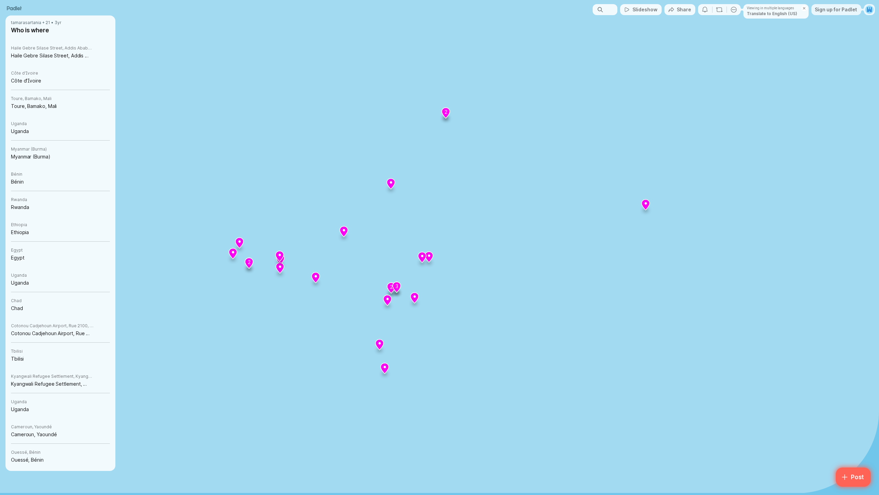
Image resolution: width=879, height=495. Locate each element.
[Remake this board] (719, 9)
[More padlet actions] (734, 9)
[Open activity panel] (705, 9)
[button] (422, 260)
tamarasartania (26, 22)
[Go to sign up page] (869, 9)
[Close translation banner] (804, 8)
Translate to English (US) (772, 13)
